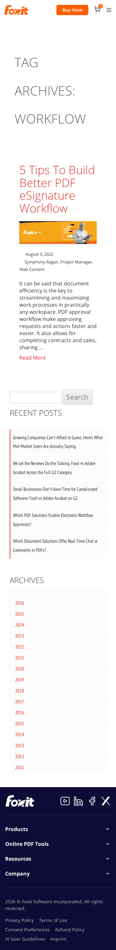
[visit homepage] (16, 10)
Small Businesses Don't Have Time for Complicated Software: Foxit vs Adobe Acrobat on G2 (55, 493)
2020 (19, 669)
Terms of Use (53, 920)
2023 (19, 636)
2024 (19, 625)
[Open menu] (109, 10)
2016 (19, 712)
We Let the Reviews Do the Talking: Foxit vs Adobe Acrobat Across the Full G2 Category (54, 467)
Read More (32, 357)
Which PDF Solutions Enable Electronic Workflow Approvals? (53, 519)
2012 (19, 756)
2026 (19, 603)
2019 (19, 680)
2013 (19, 745)
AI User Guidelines (25, 939)
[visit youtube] (65, 801)
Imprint (58, 939)
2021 (19, 658)
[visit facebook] (92, 801)
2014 (19, 734)
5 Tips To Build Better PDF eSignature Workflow (57, 189)
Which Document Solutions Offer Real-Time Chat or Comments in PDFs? (55, 545)
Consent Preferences (27, 929)
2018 (19, 691)
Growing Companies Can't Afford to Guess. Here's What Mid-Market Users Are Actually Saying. (58, 442)
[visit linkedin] (78, 801)
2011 (19, 767)
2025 (19, 614)
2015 (19, 723)
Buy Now (72, 10)
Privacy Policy (19, 920)
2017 (19, 701)
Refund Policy (69, 929)
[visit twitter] (106, 801)
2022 (19, 647)
